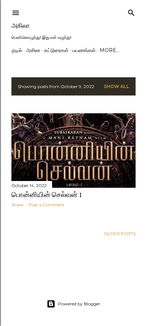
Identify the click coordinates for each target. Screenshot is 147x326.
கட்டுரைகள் (56, 50)
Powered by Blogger (79, 303)
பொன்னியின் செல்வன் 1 (46, 194)
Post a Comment (46, 204)
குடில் (16, 50)
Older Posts (120, 233)
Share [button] (17, 204)
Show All (116, 86)
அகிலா (20, 25)
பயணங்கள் (84, 50)
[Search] (131, 11)
